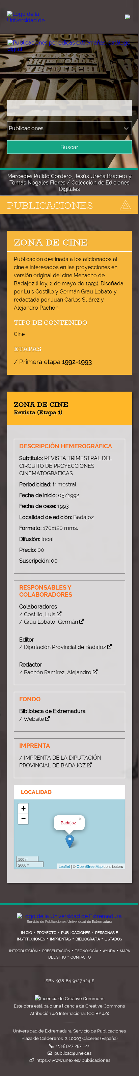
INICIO (26, 932)
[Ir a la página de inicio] (62, 43)
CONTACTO (81, 957)
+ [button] (23, 808)
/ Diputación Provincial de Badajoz (62, 647)
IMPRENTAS (60, 939)
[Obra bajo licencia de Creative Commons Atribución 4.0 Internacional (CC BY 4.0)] (69, 998)
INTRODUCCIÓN (23, 950)
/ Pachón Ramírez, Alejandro (55, 672)
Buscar (69, 147)
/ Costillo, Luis (37, 614)
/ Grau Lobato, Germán (48, 622)
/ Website (31, 719)
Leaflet (64, 866)
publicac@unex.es (72, 1053)
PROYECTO (46, 932)
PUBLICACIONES (75, 932)
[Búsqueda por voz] (125, 108)
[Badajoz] (69, 841)
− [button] (23, 819)
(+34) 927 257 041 (73, 1045)
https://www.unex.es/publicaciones (73, 1060)
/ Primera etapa (53, 361)
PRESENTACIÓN (56, 950)
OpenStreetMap (90, 866)
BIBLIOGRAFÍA (88, 939)
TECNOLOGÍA (86, 950)
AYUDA (109, 950)
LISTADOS (113, 939)
